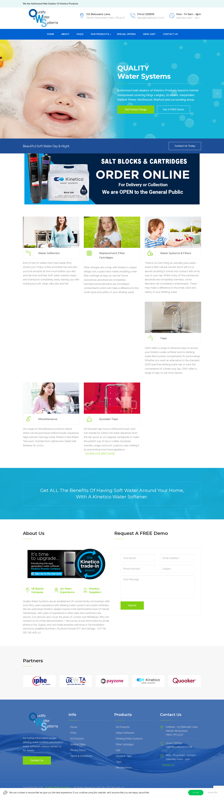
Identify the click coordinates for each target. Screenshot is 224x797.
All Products (77, 738)
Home (50, 34)
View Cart (149, 34)
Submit (132, 605)
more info (212, 792)
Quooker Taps (108, 419)
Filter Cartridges (125, 744)
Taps (163, 338)
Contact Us (170, 34)
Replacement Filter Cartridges (112, 255)
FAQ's (80, 34)
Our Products (100, 34)
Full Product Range (136, 109)
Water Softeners (49, 253)
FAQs (73, 732)
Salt (118, 750)
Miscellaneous (47, 419)
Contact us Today (185, 145)
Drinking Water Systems (129, 738)
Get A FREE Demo (173, 109)
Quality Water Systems (58, 787)
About (65, 34)
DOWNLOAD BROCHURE (100, 453)
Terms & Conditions (81, 756)
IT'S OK (196, 793)
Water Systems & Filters (175, 253)
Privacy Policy (78, 750)
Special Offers (126, 34)
